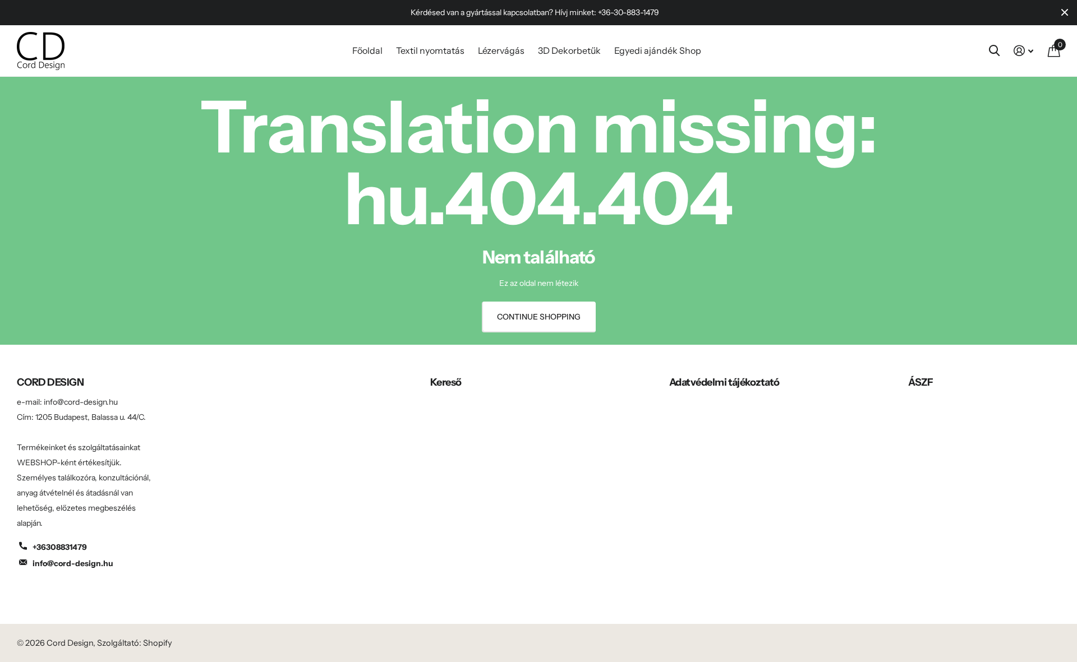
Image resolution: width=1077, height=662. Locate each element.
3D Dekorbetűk (569, 50)
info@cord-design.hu (73, 563)
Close (1064, 12)
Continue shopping (539, 317)
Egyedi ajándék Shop (657, 50)
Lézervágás (501, 50)
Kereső (446, 382)
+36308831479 (60, 547)
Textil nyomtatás (430, 50)
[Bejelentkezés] (1023, 50)
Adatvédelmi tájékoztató (724, 382)
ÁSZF (920, 382)
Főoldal (367, 50)
